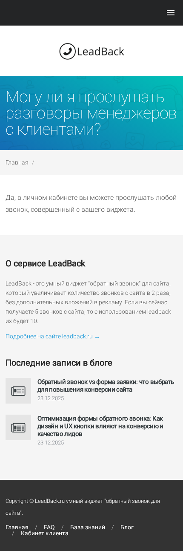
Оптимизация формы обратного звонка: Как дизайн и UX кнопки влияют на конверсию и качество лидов (100, 426)
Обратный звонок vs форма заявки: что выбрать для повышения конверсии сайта (105, 385)
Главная (17, 162)
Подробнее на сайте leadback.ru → (53, 336)
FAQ (49, 527)
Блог (127, 527)
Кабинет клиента (45, 533)
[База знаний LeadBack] (91, 51)
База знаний (87, 527)
